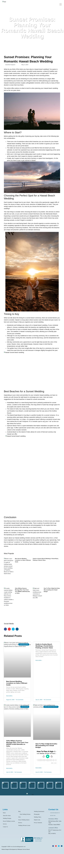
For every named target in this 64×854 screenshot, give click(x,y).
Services (5, 824)
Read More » (9, 695)
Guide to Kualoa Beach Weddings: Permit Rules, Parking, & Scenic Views (44, 646)
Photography (37, 814)
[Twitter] (13, 629)
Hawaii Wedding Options (23, 819)
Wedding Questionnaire (39, 811)
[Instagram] (17, 629)
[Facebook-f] (5, 629)
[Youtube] (9, 629)
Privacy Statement (38, 822)
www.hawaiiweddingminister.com (18, 846)
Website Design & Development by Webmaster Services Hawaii (16, 849)
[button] (60, 4)
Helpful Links (37, 819)
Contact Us (5, 826)
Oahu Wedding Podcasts (25, 814)
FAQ (19, 817)
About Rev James (7, 815)
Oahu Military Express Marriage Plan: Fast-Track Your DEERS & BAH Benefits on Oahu (17, 743)
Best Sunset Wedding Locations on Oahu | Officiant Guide (23, 560)
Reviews (20, 822)
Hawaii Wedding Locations (9, 821)
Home (4, 812)
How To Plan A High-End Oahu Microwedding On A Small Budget (52, 590)
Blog (19, 811)
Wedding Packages (7, 818)
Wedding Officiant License (24, 825)
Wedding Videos (37, 817)
